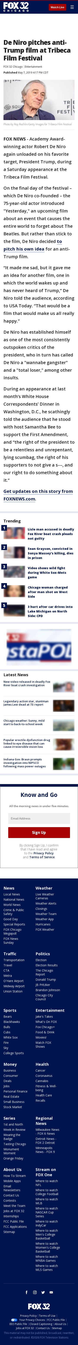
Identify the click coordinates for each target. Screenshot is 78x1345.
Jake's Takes (44, 1016)
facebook (26, 1292)
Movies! (41, 1037)
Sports (9, 1010)
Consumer (10, 1076)
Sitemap (9, 1232)
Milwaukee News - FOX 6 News (47, 1132)
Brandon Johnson (48, 990)
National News (13, 899)
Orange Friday (13, 1158)
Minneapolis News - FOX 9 (45, 1150)
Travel (7, 965)
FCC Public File (13, 1221)
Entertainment (33, 67)
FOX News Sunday (10, 941)
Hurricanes (43, 924)
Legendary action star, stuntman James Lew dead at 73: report (26, 703)
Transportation (13, 960)
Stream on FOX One (46, 1172)
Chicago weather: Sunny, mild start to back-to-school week (24, 722)
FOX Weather (45, 929)
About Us (12, 1169)
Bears (7, 1016)
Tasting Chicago (14, 1144)
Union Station (13, 991)
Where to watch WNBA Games (47, 1259)
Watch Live (57, 7)
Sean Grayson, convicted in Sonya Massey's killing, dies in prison (50, 553)
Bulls (6, 1027)
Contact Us (11, 1195)
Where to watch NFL (47, 1183)
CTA (6, 970)
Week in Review (14, 1130)
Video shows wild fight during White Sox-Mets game (47, 572)
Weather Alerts (46, 903)
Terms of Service (42, 857)
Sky (5, 1048)
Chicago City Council (44, 997)
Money (10, 1064)
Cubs (6, 1032)
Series (9, 1118)
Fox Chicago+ (45, 1027)
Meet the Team (14, 1206)
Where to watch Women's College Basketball (48, 1247)
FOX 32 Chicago (13, 67)
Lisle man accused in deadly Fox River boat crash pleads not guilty (51, 533)
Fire (6, 1043)
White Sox (10, 1037)
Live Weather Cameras (45, 896)
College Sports (13, 1053)
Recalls (40, 1100)
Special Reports (14, 924)
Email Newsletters (11, 1188)
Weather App (45, 919)
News (8, 888)
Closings (41, 909)
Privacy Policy (44, 853)
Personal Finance (15, 1091)
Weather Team (46, 914)
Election (41, 960)
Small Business (13, 1102)
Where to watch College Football (47, 1192)
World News (12, 905)
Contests (9, 1200)
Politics (43, 953)
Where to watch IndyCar (47, 1223)
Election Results (47, 965)
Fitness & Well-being (46, 1088)
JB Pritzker (43, 985)
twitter (43, 1292)
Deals (7, 1081)
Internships (11, 1216)
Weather (44, 888)
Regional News (44, 1121)
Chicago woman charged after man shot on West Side (48, 592)
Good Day (10, 919)
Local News (11, 894)
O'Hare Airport (13, 981)
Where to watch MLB (47, 1201)
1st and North (13, 1124)
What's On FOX (46, 1022)
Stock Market (12, 1107)
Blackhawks (11, 1022)
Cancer (40, 1070)
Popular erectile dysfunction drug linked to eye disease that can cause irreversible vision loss (26, 743)
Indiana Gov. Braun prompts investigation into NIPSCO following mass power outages (24, 762)
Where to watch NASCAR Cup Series (47, 1212)
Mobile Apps (12, 1181)
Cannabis (42, 1081)
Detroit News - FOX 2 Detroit (46, 1141)
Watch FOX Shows (43, 1045)
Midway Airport (14, 986)
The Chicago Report (44, 972)
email (51, 1292)
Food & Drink (45, 1032)
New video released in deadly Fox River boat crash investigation (26, 683)
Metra (7, 976)
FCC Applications (15, 1227)
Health (42, 1064)
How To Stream (14, 1176)
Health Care (44, 1095)
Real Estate (11, 1096)
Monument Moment (11, 1151)
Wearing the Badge (11, 1137)
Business (9, 1070)
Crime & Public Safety (13, 912)
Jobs (6, 1086)
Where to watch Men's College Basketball (47, 1234)
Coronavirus (44, 1076)
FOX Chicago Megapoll (12, 931)
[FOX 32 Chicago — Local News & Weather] (16, 7)
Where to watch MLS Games (47, 1268)
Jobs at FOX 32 (13, 1211)
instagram (34, 1292)
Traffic (9, 953)
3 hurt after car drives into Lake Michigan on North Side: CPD (50, 611)
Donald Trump (46, 979)
